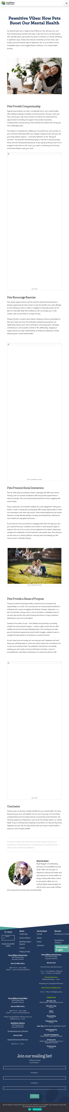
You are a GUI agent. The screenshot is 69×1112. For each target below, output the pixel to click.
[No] (67, 1107)
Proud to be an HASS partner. (8, 945)
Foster (39, 942)
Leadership (23, 934)
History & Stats (24, 952)
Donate (39, 934)
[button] (66, 3)
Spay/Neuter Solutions (59, 941)
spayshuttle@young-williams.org (17, 1039)
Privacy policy (37, 1109)
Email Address (34, 1062)
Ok (30, 1109)
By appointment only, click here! (18, 1031)
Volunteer (40, 945)
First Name (34, 1073)
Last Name (34, 1083)
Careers (22, 948)
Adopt (39, 938)
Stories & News (24, 938)
